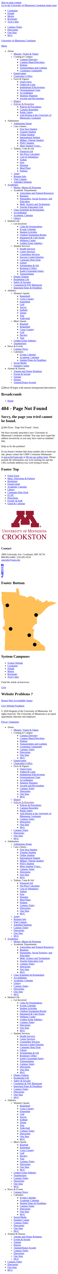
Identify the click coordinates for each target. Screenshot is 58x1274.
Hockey (24, 1156)
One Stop (12, 32)
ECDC (10, 495)
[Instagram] (29, 568)
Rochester (12, 19)
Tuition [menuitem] (23, 159)
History (17, 799)
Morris (10, 16)
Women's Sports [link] (21, 293)
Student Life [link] (13, 221)
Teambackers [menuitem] (20, 343)
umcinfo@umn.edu (10, 560)
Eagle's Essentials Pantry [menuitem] (32, 271)
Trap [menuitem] (22, 315)
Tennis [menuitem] (23, 313)
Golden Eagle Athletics (31, 1019)
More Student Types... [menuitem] (30, 145)
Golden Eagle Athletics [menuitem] (31, 243)
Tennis (23, 1122)
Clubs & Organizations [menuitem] (31, 226)
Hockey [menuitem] (24, 335)
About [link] (10, 51)
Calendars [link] (18, 351)
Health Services (27, 1036)
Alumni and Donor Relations (28, 1236)
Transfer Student (28, 852)
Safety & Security (22, 1080)
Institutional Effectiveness (32, 774)
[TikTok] (29, 576)
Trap (22, 1125)
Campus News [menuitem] (21, 349)
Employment (13, 484)
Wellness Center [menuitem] (28, 240)
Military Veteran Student (32, 860)
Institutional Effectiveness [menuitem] (32, 87)
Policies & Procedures (30, 805)
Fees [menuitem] (22, 162)
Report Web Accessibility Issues (16, 700)
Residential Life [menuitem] (21, 279)
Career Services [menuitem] (27, 251)
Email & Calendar (16, 503)
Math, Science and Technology (35, 958)
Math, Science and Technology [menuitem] (35, 204)
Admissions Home (23, 844)
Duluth (10, 13)
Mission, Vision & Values (26, 730)
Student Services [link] (22, 246)
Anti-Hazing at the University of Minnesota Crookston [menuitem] (35, 116)
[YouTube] (29, 570)
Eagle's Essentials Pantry (32, 1058)
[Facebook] (29, 565)
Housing (24, 897)
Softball (23, 1119)
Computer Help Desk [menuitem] (30, 260)
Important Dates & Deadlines (28, 1086)
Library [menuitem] (17, 218)
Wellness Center (28, 1016)
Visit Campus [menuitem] (20, 179)
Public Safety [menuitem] (26, 112)
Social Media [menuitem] (20, 363)
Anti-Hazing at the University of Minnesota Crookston (35, 815)
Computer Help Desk (17, 492)
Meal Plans (25, 899)
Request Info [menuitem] (20, 176)
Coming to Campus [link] (23, 56)
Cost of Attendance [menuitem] (29, 157)
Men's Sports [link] (20, 321)
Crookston (12, 10)
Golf (22, 1114)
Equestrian (25, 1111)
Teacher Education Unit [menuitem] (31, 207)
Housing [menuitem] (24, 165)
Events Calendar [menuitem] (28, 229)
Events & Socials (22, 1239)
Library (11, 489)
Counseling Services (30, 1041)
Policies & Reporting (24, 802)
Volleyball (25, 1128)
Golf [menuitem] (22, 304)
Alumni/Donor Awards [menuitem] (25, 382)
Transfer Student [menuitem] (28, 132)
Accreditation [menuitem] (26, 93)
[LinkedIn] (29, 573)
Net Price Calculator (30, 886)
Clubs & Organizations (31, 1002)
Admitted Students (23, 925)
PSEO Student (27, 863)
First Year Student (28, 849)
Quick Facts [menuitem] (26, 81)
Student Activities (28, 1008)
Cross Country (27, 1108)
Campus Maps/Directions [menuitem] (32, 62)
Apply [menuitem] (17, 173)
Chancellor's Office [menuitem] (23, 76)
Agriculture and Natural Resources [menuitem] (37, 193)
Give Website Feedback (12, 706)
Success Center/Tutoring (32, 1044)
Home (10, 401)
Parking (23, 741)
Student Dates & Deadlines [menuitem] (33, 360)
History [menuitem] (17, 101)
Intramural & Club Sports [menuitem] (32, 237)
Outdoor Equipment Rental (33, 1011)
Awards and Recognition (32, 785)
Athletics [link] (11, 290)
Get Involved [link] (20, 223)
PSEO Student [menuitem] (27, 143)
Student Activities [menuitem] (28, 232)
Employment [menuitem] (20, 73)
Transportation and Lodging (33, 744)
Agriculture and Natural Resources (37, 947)
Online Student (27, 855)
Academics (12, 938)
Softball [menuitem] (23, 310)
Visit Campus (20, 922)
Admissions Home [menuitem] (23, 123)
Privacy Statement (10, 722)
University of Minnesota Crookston (18, 40)
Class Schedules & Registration (29, 975)
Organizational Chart (30, 777)
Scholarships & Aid (29, 1053)
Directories (12, 29)
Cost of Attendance (29, 888)
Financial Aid (26, 883)
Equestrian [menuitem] (25, 301)
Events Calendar (28, 1005)
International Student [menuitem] (30, 137)
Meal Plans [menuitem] (25, 168)
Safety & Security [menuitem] (22, 282)
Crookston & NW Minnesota (28, 1083)
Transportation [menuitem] (27, 274)
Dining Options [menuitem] (21, 276)
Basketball (25, 1105)
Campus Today (14, 27)
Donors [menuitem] (17, 379)
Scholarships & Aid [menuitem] (29, 265)
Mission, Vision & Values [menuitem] (26, 54)
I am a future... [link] (21, 126)
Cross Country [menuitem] (27, 299)
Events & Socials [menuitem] (22, 374)
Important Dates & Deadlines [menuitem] (28, 287)
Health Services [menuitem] (27, 248)
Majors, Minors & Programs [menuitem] (27, 187)
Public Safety (26, 810)
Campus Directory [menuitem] (29, 59)
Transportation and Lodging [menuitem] (33, 68)
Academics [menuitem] (12, 184)
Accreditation (26, 780)
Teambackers (20, 1175)
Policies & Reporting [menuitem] (24, 104)
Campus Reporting (29, 808)
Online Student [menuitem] (27, 134)
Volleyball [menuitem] (25, 318)
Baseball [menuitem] (24, 324)
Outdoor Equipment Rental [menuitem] (33, 235)
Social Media (20, 1217)
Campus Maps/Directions (32, 738)
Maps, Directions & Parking (21, 478)
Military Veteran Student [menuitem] (32, 140)
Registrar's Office (28, 1055)
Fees (22, 894)
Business (24, 950)
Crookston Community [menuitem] (31, 70)
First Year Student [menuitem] (28, 129)
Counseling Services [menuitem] (30, 254)
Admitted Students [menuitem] (23, 182)
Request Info (20, 919)
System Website (15, 663)
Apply (17, 916)
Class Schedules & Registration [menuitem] (29, 209)
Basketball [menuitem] (25, 296)
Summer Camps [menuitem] (21, 365)
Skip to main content (11, 2)
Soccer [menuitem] (23, 307)
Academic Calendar (17, 487)
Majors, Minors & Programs (27, 941)
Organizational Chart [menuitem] (30, 90)
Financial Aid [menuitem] (26, 151)
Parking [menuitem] (23, 65)
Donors (17, 1245)
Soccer (23, 1117)
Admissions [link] (13, 120)
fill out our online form (37, 457)
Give (3, 687)
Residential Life (21, 1078)
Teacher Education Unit (31, 961)
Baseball (24, 1144)
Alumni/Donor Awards (25, 1247)
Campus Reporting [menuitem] (29, 109)
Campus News (21, 1192)
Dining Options (21, 1075)
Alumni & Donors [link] (16, 368)
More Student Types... (30, 866)
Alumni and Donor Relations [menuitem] (28, 371)
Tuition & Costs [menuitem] (27, 84)
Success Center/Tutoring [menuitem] (32, 257)
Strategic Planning (29, 783)
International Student (30, 858)
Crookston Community (31, 746)
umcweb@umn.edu (13, 457)
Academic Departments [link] (25, 190)
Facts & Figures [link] (21, 79)
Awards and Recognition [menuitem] (32, 98)
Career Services (27, 1039)
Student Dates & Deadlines (33, 1203)
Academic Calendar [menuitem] (23, 215)
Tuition (23, 891)
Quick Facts (13, 475)
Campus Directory (29, 735)
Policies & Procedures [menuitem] (30, 106)
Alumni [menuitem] (17, 377)
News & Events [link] (15, 346)
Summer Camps (21, 1220)
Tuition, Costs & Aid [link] (24, 148)
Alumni (17, 1242)
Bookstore (12, 481)
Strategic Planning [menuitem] (29, 95)
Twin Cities (13, 21)
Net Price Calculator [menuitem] (30, 154)
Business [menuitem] (24, 196)
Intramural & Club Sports (32, 1014)
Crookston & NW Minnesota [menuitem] (28, 285)
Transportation (27, 1061)
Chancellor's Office (23, 763)
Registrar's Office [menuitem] (28, 268)
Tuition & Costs (27, 771)
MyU (10, 35)
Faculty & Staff (14, 500)
